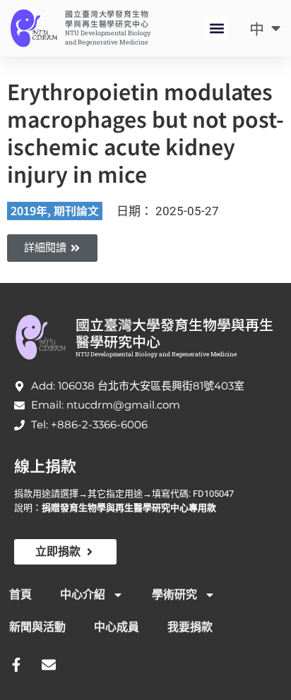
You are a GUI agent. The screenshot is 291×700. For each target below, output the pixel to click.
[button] (216, 28)
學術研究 (174, 594)
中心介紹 (82, 594)
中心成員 (116, 627)
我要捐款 (190, 627)
